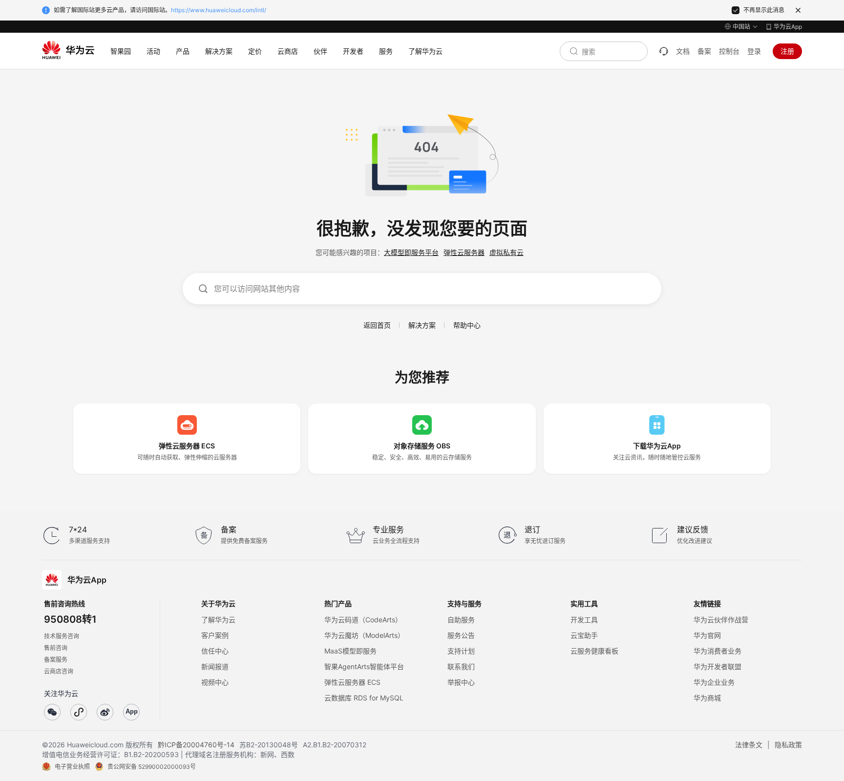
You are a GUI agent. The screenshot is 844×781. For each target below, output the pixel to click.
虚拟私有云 (506, 252)
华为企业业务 (714, 682)
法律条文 (748, 744)
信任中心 (215, 651)
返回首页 (377, 325)
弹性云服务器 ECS (352, 682)
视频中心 (215, 682)
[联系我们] (663, 51)
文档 (683, 51)
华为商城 (707, 698)
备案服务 (55, 659)
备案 (704, 51)
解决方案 (422, 325)
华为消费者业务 (717, 651)
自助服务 (461, 619)
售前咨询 (55, 648)
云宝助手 (584, 635)
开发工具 (584, 619)
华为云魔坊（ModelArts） (364, 635)
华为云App (788, 26)
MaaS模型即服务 (350, 651)
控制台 (729, 51)
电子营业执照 (72, 766)
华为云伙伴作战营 (721, 619)
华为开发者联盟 (717, 666)
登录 (754, 51)
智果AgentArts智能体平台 (364, 666)
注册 (787, 51)
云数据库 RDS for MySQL (363, 698)
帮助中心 (467, 325)
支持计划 (461, 651)
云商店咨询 (58, 671)
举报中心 (461, 682)
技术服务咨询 (61, 636)
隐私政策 (788, 744)
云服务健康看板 (594, 651)
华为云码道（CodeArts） (363, 619)
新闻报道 (215, 666)
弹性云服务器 (464, 252)
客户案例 (215, 635)
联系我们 (461, 666)
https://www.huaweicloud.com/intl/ (218, 10)
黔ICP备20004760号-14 (196, 744)
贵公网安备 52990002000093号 (151, 766)
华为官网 (707, 635)
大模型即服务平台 (411, 252)
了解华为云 (218, 619)
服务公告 (461, 635)
